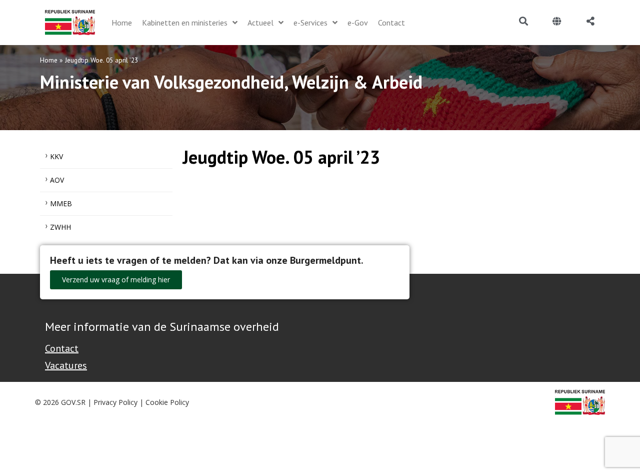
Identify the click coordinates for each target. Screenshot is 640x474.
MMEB (61, 203)
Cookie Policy (167, 402)
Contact (61, 348)
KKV (56, 156)
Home (49, 60)
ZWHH (60, 227)
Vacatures (66, 365)
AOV (57, 180)
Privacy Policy (116, 402)
